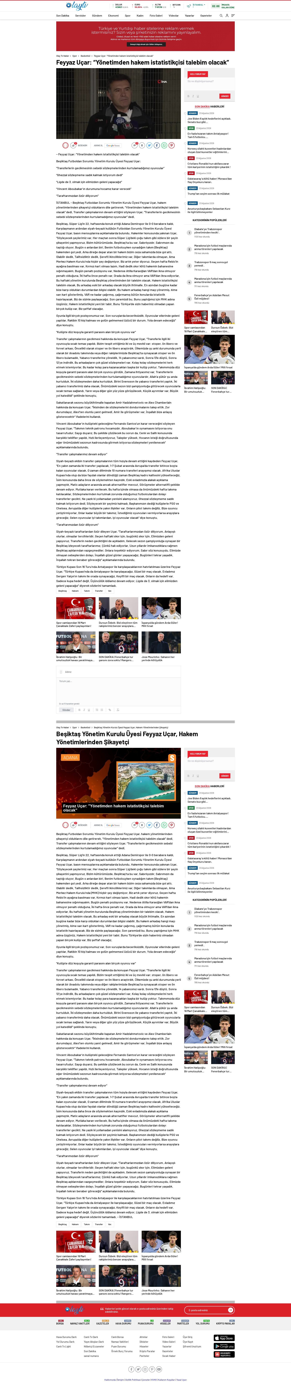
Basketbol (85, 55)
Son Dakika (62, 15)
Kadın (140, 15)
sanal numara (91, 1355)
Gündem (97, 15)
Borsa (60, 1322)
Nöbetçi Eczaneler (94, 1346)
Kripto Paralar (225, 1322)
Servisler (80, 15)
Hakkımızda (110, 1379)
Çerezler (146, 1379)
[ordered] (97, 710)
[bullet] (101, 710)
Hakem (75, 590)
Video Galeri (168, 1341)
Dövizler (144, 1341)
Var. (110, 590)
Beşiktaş (62, 590)
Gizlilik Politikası (133, 1379)
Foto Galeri (156, 15)
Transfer (99, 590)
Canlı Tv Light (63, 1346)
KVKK (154, 1379)
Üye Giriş (187, 1336)
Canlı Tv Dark (91, 1336)
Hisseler (165, 1322)
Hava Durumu (123, 1322)
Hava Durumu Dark (66, 1336)
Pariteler (183, 1322)
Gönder (66, 709)
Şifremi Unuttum (192, 1346)
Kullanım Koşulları (166, 1379)
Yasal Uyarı (181, 1379)
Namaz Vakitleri (80, 1322)
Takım (87, 590)
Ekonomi (113, 15)
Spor (128, 15)
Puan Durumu (146, 1322)
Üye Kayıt (188, 1341)
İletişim (120, 1379)
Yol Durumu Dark (65, 1341)
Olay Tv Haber (62, 55)
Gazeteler (206, 15)
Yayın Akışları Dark (94, 1341)
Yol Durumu (203, 1322)
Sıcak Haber (169, 1355)
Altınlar (144, 1336)
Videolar (174, 15)
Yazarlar (189, 15)
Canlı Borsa (117, 1336)
